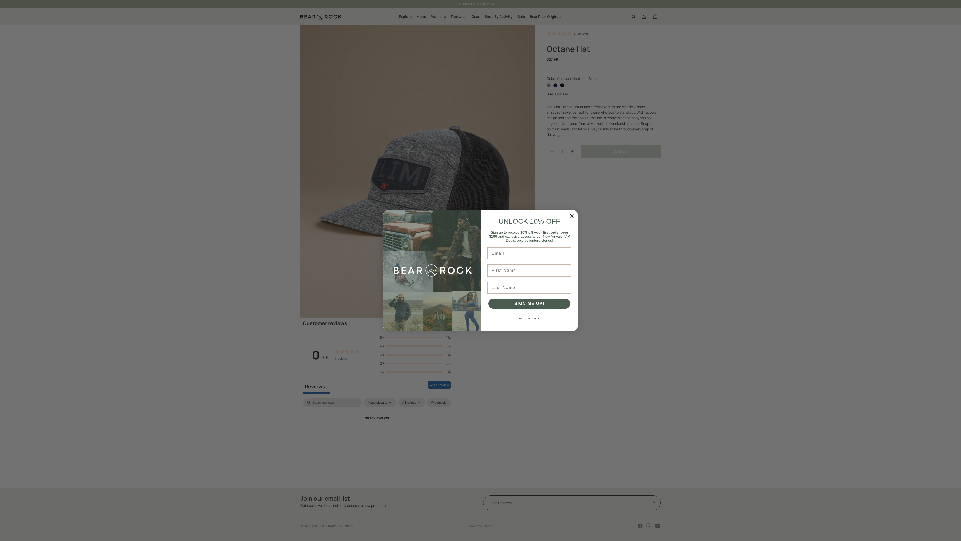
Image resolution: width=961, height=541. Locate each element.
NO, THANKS (529, 318)
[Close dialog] (572, 216)
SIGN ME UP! (529, 303)
